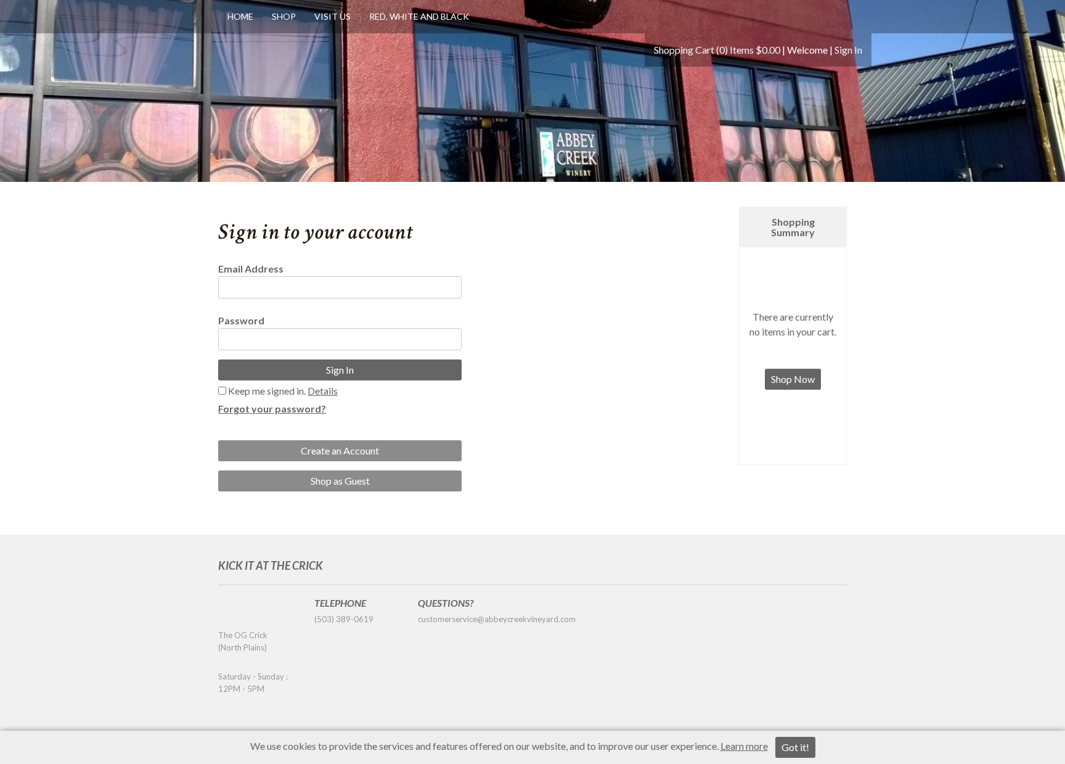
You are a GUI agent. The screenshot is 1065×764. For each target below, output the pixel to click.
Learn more (744, 746)
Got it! (795, 747)
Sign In (848, 49)
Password (241, 320)
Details (323, 390)
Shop (284, 16)
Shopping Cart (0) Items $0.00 (717, 49)
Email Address (251, 268)
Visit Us (332, 16)
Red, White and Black (419, 16)
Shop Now (793, 379)
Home (240, 16)
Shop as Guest (340, 481)
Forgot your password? (272, 408)
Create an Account (340, 450)
